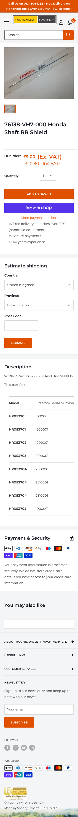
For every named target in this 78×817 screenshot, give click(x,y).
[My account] (61, 22)
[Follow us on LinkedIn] (32, 748)
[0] (70, 22)
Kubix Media (48, 808)
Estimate (18, 343)
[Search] (68, 35)
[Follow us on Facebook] (7, 748)
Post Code (12, 316)
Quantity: (12, 176)
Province (11, 296)
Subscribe (19, 722)
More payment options (39, 218)
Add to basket (39, 194)
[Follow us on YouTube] (24, 748)
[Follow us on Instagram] (16, 748)
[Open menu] (6, 21)
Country (11, 275)
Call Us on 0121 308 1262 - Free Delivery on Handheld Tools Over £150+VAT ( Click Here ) (39, 6)
